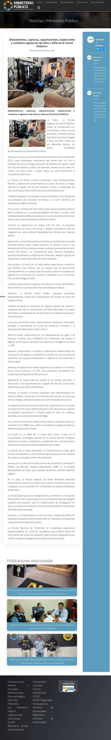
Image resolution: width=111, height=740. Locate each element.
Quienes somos (16, 681)
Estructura (81, 2)
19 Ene (95, 63)
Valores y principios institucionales (18, 689)
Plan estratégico (17, 696)
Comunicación (97, 2)
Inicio (39, 2)
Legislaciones (15, 714)
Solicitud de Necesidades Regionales (43, 711)
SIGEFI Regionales (42, 700)
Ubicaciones (39, 681)
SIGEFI (36, 696)
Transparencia (67, 2)
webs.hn (93, 738)
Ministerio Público (97, 59)
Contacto (38, 685)
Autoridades (51, 2)
